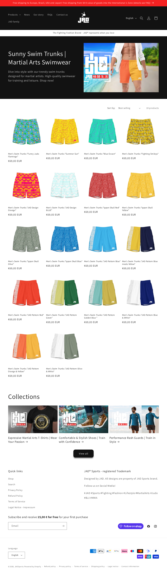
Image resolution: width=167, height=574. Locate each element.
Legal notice (113, 566)
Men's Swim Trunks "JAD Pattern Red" (26, 315)
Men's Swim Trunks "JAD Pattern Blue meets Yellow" (140, 262)
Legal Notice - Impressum (21, 507)
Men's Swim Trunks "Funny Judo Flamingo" (23, 155)
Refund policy (50, 566)
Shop (11, 478)
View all (83, 453)
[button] (14, 14)
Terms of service (81, 566)
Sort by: (111, 108)
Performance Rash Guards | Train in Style (132, 439)
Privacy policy (65, 566)
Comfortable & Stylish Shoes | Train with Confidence (82, 439)
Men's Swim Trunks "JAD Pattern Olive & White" (64, 370)
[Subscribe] (63, 526)
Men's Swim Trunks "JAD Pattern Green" (61, 316)
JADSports (19, 566)
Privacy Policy (15, 490)
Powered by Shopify (32, 566)
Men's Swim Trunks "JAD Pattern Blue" (102, 261)
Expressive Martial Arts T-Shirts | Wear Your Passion (32, 439)
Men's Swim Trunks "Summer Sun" (62, 154)
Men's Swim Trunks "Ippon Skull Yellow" (137, 209)
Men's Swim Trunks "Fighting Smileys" (140, 154)
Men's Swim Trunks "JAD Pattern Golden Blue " (99, 316)
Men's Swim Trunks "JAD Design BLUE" (61, 209)
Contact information (130, 566)
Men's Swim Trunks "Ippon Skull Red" (102, 207)
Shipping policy (98, 566)
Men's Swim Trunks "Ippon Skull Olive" (23, 262)
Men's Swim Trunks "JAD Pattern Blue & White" (140, 316)
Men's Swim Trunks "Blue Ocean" (100, 154)
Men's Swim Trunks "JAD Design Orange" (23, 209)
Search (11, 484)
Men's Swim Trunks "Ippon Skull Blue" (64, 261)
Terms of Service (16, 501)
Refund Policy (15, 495)
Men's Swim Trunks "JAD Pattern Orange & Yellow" (23, 370)
